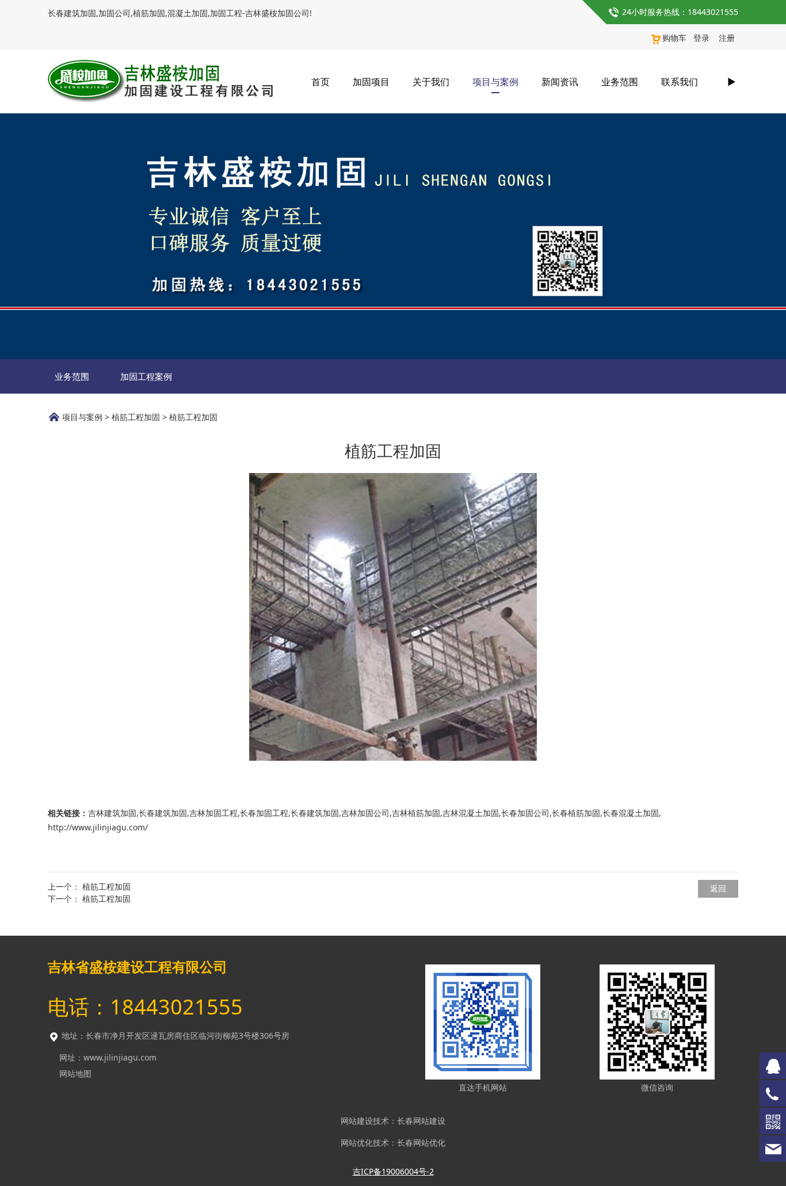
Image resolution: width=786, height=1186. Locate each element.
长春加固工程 (264, 812)
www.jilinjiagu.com (120, 1057)
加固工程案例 (146, 376)
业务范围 (619, 81)
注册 (727, 37)
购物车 (674, 37)
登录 (701, 37)
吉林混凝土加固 (470, 812)
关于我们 (431, 81)
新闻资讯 (559, 81)
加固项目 (371, 81)
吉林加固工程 (213, 812)
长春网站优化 (421, 1142)
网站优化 (357, 1142)
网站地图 (75, 1073)
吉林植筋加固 (416, 812)
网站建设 (357, 1120)
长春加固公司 (525, 812)
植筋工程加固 (136, 416)
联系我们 (679, 81)
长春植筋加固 (576, 812)
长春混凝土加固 (630, 812)
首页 (320, 81)
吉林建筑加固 (112, 812)
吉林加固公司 (365, 812)
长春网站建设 (421, 1120)
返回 (718, 888)
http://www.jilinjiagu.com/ (98, 827)
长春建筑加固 (163, 812)
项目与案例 (495, 81)
